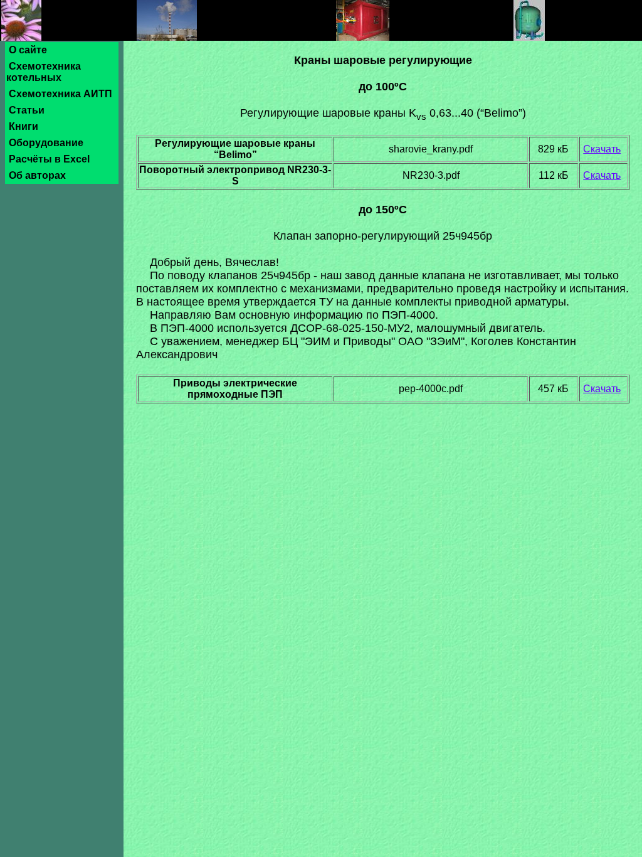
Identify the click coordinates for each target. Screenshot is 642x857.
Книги (23, 126)
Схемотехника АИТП (60, 93)
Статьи (26, 110)
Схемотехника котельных (43, 72)
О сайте (28, 50)
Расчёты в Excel (49, 159)
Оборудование (46, 142)
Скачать (602, 149)
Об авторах (37, 175)
